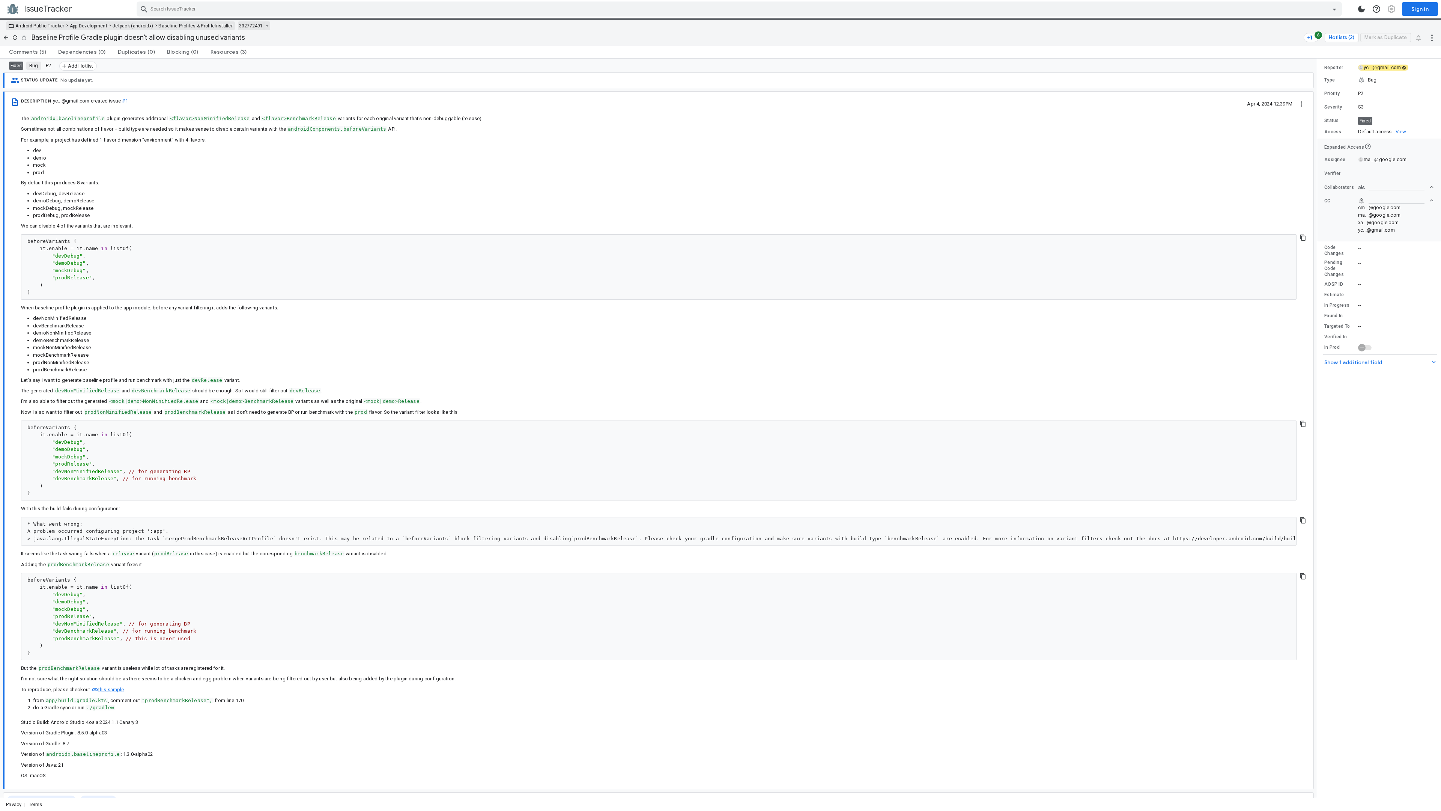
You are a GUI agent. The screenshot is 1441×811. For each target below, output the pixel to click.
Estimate (1334, 294)
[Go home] (6, 37)
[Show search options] (1334, 9)
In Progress (1336, 305)
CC (1327, 201)
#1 (125, 101)
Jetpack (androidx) (133, 26)
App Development (89, 26)
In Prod (1332, 347)
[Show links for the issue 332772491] (267, 26)
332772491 (251, 26)
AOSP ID (1333, 284)
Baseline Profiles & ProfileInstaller (195, 26)
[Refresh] (15, 37)
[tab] (27, 51)
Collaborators (1339, 187)
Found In (1333, 315)
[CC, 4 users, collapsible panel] (1396, 200)
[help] (1376, 9)
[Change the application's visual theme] (1361, 9)
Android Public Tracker (40, 26)
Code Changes (1334, 250)
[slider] (1318, 428)
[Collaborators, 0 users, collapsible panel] (1396, 187)
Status (1331, 120)
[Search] (144, 9)
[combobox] (740, 9)
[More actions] (1432, 38)
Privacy (13, 804)
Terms (35, 804)
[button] (1379, 80)
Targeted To (1337, 326)
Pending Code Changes (1334, 268)
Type (1329, 80)
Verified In (1335, 336)
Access (1333, 131)
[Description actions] (1301, 104)
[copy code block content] (1302, 237)
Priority (1332, 93)
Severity (1333, 107)
